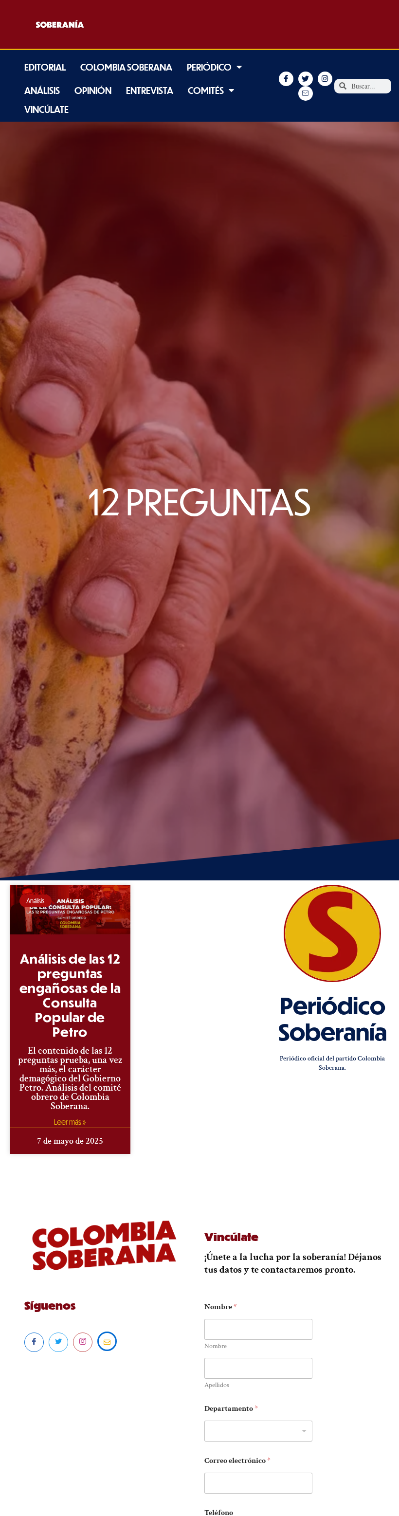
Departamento (231, 1408)
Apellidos (216, 1385)
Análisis (42, 90)
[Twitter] (58, 1342)
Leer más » (70, 1121)
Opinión (92, 90)
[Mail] (107, 1341)
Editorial (45, 67)
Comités (206, 90)
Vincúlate (46, 109)
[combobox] (258, 1431)
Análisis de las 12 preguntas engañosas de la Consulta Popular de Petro (70, 995)
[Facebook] (34, 1342)
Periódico (209, 67)
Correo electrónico (237, 1460)
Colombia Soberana (126, 67)
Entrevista (149, 90)
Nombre (215, 1346)
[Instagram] (82, 1342)
